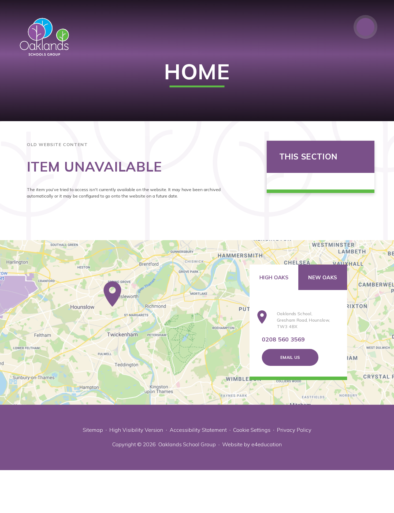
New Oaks (322, 277)
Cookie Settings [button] (251, 429)
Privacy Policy (294, 429)
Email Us (290, 357)
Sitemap (93, 429)
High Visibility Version (136, 429)
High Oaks (273, 277)
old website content (57, 144)
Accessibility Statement (198, 429)
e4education (266, 444)
